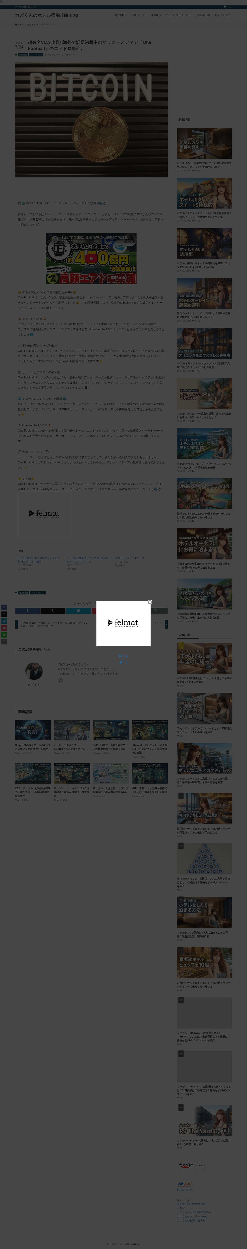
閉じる (123, 656)
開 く (123, 662)
